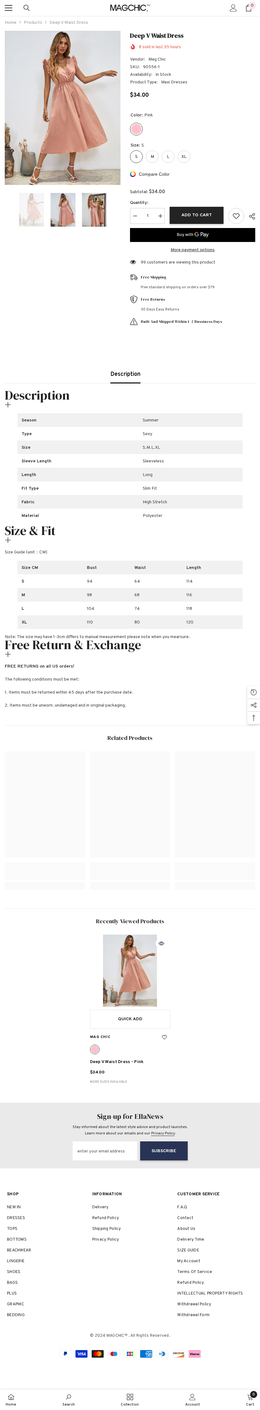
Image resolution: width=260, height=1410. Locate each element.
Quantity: (139, 203)
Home (10, 22)
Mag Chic (157, 59)
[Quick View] (161, 943)
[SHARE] (249, 216)
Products (33, 22)
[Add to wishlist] (236, 216)
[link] (45, 875)
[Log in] (233, 7)
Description (125, 374)
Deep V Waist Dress (117, 1062)
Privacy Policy (163, 1133)
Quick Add (130, 1019)
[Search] (26, 8)
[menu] (8, 8)
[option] (62, 108)
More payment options (193, 250)
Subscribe (164, 1151)
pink (95, 1049)
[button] (6, 210)
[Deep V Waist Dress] (130, 971)
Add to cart (196, 215)
